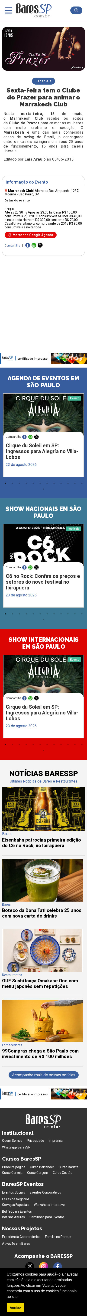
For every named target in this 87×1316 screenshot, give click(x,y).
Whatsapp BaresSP (16, 1147)
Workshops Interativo (49, 1205)
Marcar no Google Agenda (33, 235)
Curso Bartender (42, 1167)
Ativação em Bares (16, 1243)
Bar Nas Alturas (13, 1217)
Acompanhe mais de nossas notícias (43, 1075)
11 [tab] (75, 483)
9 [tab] (61, 483)
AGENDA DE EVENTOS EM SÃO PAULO (43, 382)
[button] (20, 1297)
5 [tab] (33, 483)
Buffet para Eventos (17, 1211)
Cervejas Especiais (15, 1205)
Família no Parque (58, 1237)
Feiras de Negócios (15, 1199)
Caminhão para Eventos (46, 1217)
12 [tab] (82, 483)
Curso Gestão (62, 1173)
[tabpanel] (43, 436)
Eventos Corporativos (45, 1192)
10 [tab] (68, 483)
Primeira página (13, 1167)
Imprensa (56, 1140)
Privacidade (35, 1140)
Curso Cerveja (12, 1173)
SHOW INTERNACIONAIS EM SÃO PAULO (44, 643)
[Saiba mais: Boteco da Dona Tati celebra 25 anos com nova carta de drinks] (42, 900)
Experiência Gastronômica (21, 1237)
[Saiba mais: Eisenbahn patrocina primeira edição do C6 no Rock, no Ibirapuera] (43, 829)
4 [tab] (26, 483)
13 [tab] (43, 489)
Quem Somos (12, 1140)
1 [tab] (5, 483)
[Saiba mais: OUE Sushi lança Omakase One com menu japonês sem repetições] (42, 971)
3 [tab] (19, 483)
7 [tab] (47, 483)
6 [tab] (40, 483)
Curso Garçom (37, 1173)
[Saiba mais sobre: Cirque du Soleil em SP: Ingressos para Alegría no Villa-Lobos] (43, 415)
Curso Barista (68, 1167)
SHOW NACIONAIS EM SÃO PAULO (43, 512)
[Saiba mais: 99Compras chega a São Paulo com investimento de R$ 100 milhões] (42, 1041)
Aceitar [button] (15, 1307)
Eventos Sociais (13, 1192)
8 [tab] (54, 483)
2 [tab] (12, 483)
